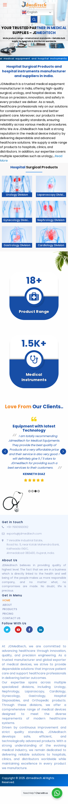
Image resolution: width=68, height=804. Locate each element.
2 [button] (32, 491)
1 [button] (29, 491)
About (7, 605)
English (31, 12)
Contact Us (11, 618)
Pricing (7, 614)
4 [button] (38, 491)
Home (6, 600)
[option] (34, 451)
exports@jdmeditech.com (24, 533)
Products (9, 609)
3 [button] (35, 491)
